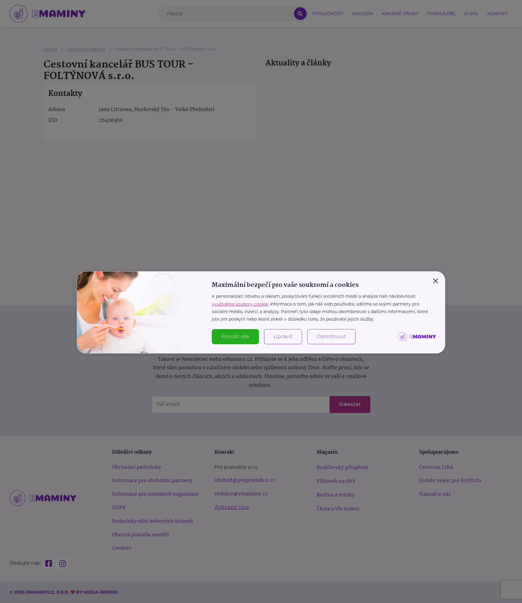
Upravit (283, 336)
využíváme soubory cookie (240, 304)
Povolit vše (235, 336)
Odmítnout (331, 336)
